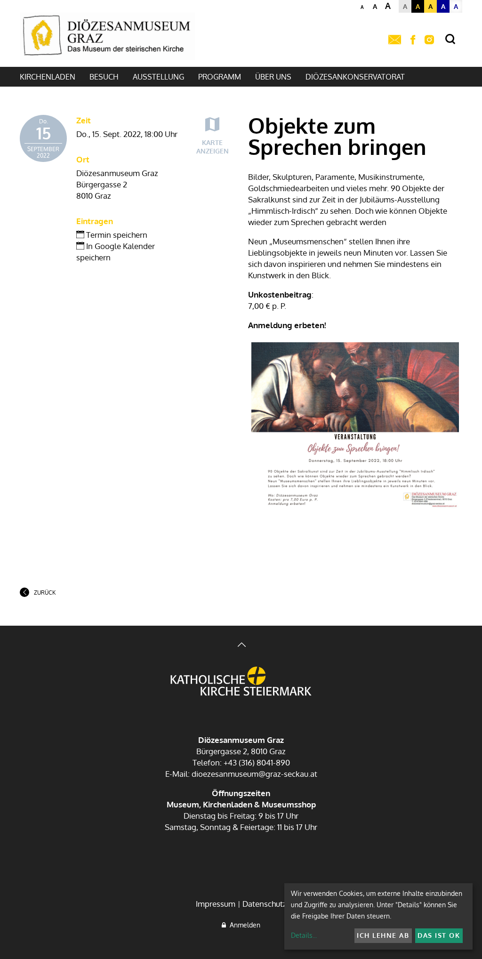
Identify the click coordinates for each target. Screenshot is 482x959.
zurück (45, 592)
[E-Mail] (394, 40)
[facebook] (412, 40)
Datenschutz (264, 903)
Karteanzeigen (212, 146)
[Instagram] (429, 40)
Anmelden (243, 925)
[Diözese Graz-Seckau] (241, 682)
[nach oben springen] (241, 646)
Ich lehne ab (383, 935)
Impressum (215, 903)
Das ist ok (439, 935)
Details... (304, 935)
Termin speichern (115, 235)
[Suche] (450, 39)
